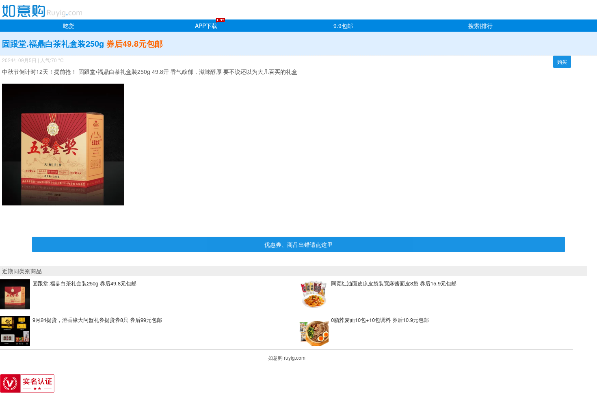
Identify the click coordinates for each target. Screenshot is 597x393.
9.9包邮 (343, 26)
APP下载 (206, 26)
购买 (562, 61)
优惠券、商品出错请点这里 (298, 244)
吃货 (68, 26)
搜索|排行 (480, 26)
